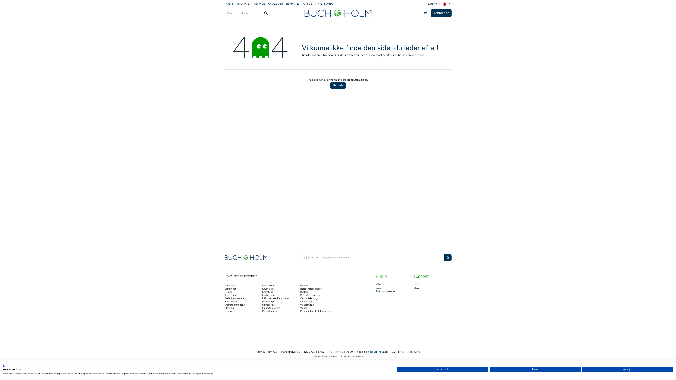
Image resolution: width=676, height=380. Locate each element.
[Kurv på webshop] (425, 13)
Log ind (432, 3)
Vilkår (379, 284)
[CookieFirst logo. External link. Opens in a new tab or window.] (4, 365)
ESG (416, 288)
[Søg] (266, 13)
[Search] (448, 257)
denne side (418, 55)
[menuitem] (229, 4)
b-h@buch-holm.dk (376, 352)
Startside (338, 85)
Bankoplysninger (386, 291)
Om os (417, 284)
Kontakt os (441, 13)
